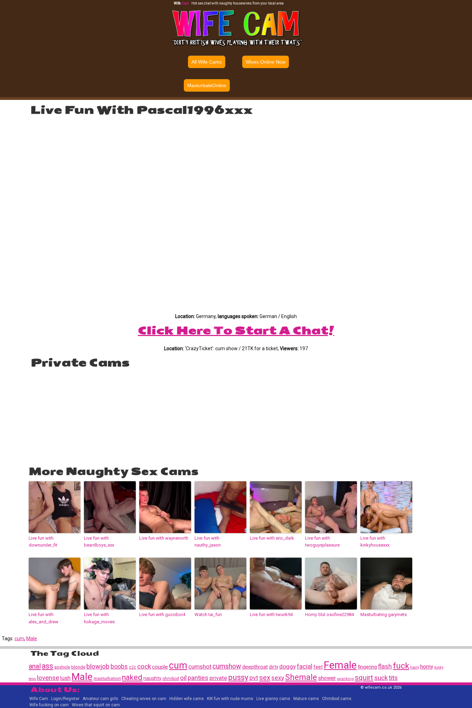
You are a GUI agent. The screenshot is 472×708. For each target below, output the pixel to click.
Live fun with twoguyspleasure (322, 541)
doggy (287, 666)
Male (31, 638)
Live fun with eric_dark (272, 538)
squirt (364, 677)
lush (65, 678)
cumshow (227, 666)
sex (264, 677)
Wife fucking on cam (49, 704)
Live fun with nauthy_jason (208, 541)
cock (144, 666)
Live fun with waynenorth (163, 538)
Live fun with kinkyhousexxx (374, 541)
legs (32, 679)
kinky (438, 667)
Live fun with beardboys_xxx (99, 541)
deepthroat (255, 667)
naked (132, 677)
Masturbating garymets (383, 614)
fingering (367, 667)
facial (304, 666)
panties (198, 678)
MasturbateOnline (206, 85)
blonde (78, 667)
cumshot (199, 666)
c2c (132, 667)
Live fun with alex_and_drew (43, 618)
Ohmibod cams (336, 698)
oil (183, 678)
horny (426, 666)
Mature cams (306, 698)
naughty (152, 678)
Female (340, 665)
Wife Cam (38, 698)
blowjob (98, 666)
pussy (238, 677)
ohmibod (170, 678)
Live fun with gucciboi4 (162, 614)
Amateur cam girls (100, 698)
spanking (345, 679)
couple (160, 667)
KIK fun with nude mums (230, 698)
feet (318, 667)
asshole (62, 667)
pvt (253, 677)
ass (47, 666)
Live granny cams (273, 698)
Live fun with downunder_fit (43, 541)
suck (381, 678)
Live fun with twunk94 (271, 614)
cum (19, 638)
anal (35, 666)
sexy (277, 677)
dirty (273, 667)
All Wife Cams (206, 62)
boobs (119, 666)
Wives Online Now (265, 62)
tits (393, 678)
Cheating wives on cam (143, 698)
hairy (414, 667)
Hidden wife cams (186, 698)
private (218, 677)
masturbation (107, 678)
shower (327, 678)
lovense (48, 678)
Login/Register (65, 698)
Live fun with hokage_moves (99, 618)
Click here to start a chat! (236, 330)
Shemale (301, 677)
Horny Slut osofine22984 (329, 614)
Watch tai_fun (208, 614)
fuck (401, 666)
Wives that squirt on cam (96, 704)
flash (385, 666)
